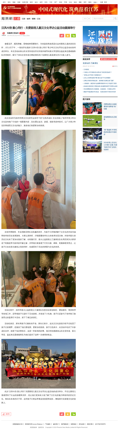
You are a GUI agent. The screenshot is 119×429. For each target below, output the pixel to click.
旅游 (75, 2)
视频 (14, 2)
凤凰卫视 (25, 2)
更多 (95, 2)
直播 (18, 2)
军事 (65, 2)
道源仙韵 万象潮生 (90, 63)
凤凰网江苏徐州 (13, 33)
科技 (60, 2)
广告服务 (47, 424)
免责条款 (73, 424)
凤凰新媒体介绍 (17, 424)
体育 (41, 2)
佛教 (80, 2)
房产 (55, 2)
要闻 (33, 19)
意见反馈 (81, 424)
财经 (31, 2)
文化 (70, 2)
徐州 (28, 19)
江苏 (23, 19)
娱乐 (36, 2)
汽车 (51, 2)
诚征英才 (56, 424)
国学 (85, 2)
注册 (101, 2)
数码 (90, 2)
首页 (4, 2)
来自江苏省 (18, 35)
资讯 (9, 2)
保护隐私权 (64, 424)
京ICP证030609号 (100, 424)
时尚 (46, 2)
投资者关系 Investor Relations (33, 424)
